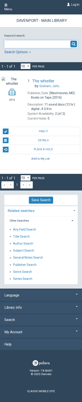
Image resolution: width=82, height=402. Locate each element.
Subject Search (23, 250)
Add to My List (40, 158)
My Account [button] (13, 332)
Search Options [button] (16, 52)
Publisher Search (25, 264)
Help (8, 344)
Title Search (21, 236)
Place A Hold (43, 149)
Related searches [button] (21, 211)
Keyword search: (15, 35)
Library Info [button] (13, 307)
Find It (43, 131)
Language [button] (11, 295)
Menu (8, 9)
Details (43, 140)
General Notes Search (28, 257)
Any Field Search (24, 229)
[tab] (41, 210)
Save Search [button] (41, 200)
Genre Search (22, 271)
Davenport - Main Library (42, 20)
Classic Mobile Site (41, 391)
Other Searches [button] (19, 220)
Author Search (23, 243)
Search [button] (9, 320)
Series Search (22, 278)
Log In (75, 4)
